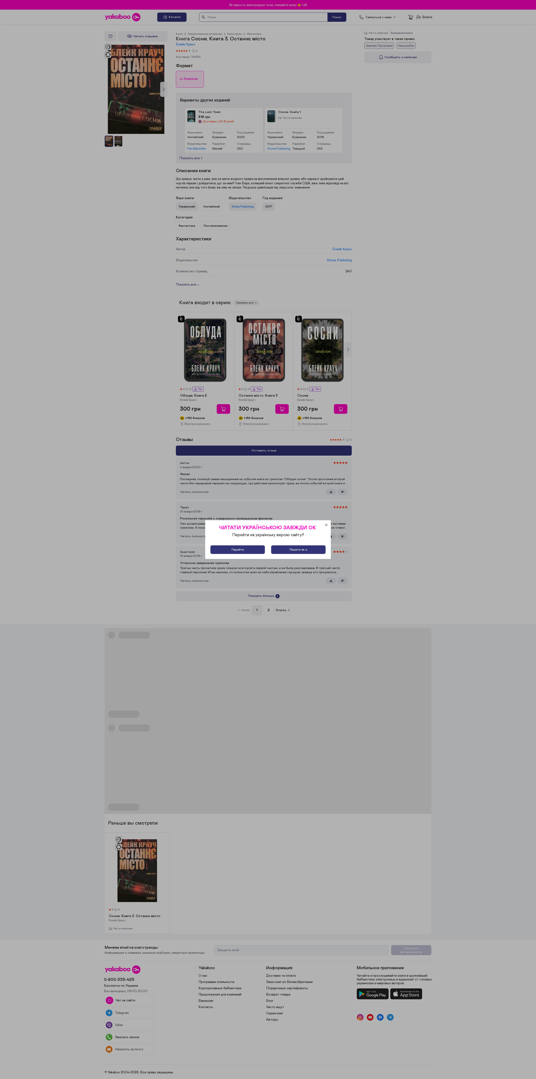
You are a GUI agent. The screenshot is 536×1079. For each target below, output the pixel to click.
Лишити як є (298, 549)
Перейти (238, 549)
